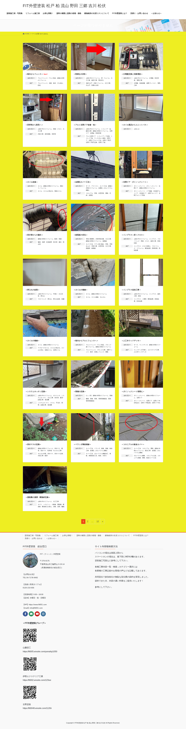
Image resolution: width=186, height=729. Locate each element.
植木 (54, 83)
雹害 (109, 398)
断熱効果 (148, 248)
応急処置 (49, 242)
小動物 (54, 504)
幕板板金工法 (93, 455)
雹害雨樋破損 (90, 401)
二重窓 (144, 299)
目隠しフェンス (99, 352)
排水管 (55, 242)
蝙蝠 (62, 506)
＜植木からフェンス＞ (36, 74)
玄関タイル (56, 350)
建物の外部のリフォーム (100, 131)
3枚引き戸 (89, 83)
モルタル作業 (42, 453)
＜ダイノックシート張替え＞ (132, 391)
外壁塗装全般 (100, 239)
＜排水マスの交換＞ (33, 444)
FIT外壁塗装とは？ (141, 535)
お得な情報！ (67, 535)
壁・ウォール (105, 78)
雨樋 (60, 239)
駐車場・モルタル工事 (54, 450)
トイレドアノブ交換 (103, 136)
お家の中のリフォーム (93, 78)
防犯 (39, 85)
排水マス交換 (59, 453)
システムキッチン (43, 402)
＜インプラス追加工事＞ (131, 290)
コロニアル (89, 193)
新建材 (88, 248)
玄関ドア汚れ (156, 402)
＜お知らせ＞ (51, 538)
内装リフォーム (98, 83)
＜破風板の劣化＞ (81, 235)
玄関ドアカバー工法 (95, 140)
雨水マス (43, 450)
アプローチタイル (43, 348)
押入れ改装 (56, 299)
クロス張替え (146, 246)
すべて (88, 186)
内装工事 (40, 134)
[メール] (31, 613)
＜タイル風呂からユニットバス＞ (134, 125)
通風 (106, 352)
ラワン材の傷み (99, 244)
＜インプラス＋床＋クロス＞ (132, 235)
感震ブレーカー (151, 83)
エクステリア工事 (153, 350)
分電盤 (151, 78)
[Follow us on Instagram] (43, 613)
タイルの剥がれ (48, 191)
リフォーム (140, 248)
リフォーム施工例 (51, 535)
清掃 (58, 506)
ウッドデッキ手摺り (140, 350)
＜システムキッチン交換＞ (36, 391)
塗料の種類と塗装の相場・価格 (88, 535)
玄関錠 (92, 133)
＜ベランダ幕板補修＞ (82, 444)
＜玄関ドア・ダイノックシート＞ (134, 182)
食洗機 (47, 399)
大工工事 (107, 83)
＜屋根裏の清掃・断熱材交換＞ (37, 497)
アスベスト (94, 186)
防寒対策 (155, 248)
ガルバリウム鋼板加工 (101, 453)
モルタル (102, 297)
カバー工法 (103, 186)
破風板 (105, 241)
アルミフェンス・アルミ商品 (47, 78)
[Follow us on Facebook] (25, 613)
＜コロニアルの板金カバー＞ (132, 444)
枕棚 (62, 299)
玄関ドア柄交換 (146, 402)
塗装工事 (94, 246)
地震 (43, 242)
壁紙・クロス (57, 129)
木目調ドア (142, 193)
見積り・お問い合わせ (33, 538)
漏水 (60, 242)
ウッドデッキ (143, 345)
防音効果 (139, 301)
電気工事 (139, 80)
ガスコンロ (56, 395)
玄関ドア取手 (107, 140)
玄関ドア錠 (101, 142)
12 (97, 522)
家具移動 (47, 134)
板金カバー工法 (151, 458)
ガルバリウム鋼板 (139, 455)
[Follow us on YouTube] (37, 613)
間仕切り (101, 80)
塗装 (95, 193)
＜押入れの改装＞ (32, 290)
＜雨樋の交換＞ (80, 391)
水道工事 (40, 455)
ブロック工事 (101, 350)
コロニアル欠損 (151, 455)
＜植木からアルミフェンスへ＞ (86, 341)
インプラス (152, 239)
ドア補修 (149, 191)
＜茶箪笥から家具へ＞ (34, 125)
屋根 (106, 193)
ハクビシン (46, 504)
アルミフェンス (43, 83)
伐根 (50, 83)
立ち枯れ (60, 83)
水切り (105, 455)
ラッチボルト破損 (99, 138)
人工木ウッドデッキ (140, 352)
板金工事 (148, 450)
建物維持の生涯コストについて (117, 535)
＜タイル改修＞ (31, 182)
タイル (40, 186)
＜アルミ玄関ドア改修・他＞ (85, 125)
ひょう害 (88, 395)
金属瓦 (91, 195)
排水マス (57, 448)
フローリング (42, 299)
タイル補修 (94, 297)
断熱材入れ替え (47, 506)
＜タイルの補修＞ (81, 290)
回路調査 (142, 83)
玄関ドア (139, 397)
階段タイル (58, 191)
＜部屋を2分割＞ (80, 74)
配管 (56, 239)
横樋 (87, 398)
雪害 (95, 398)
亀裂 (39, 242)
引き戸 (88, 85)
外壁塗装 (101, 193)
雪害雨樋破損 (102, 398)
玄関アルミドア (153, 193)
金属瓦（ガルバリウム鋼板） (99, 450)
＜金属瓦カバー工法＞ (82, 182)
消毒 (54, 506)
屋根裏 (59, 504)
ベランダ (97, 448)
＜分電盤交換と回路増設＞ (132, 74)
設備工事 (43, 405)
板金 (99, 455)
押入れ (43, 296)
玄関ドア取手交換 (91, 142)
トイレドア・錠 (106, 129)
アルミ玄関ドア (91, 136)
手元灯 (58, 402)
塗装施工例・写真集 (33, 535)
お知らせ (136, 129)
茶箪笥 (54, 134)
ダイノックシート (139, 186)
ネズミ (40, 504)
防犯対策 (98, 133)
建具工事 (94, 80)
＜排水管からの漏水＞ (34, 235)
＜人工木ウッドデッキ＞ (131, 341)
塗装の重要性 (90, 239)
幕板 (102, 448)
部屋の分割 (94, 85)
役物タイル (48, 350)
